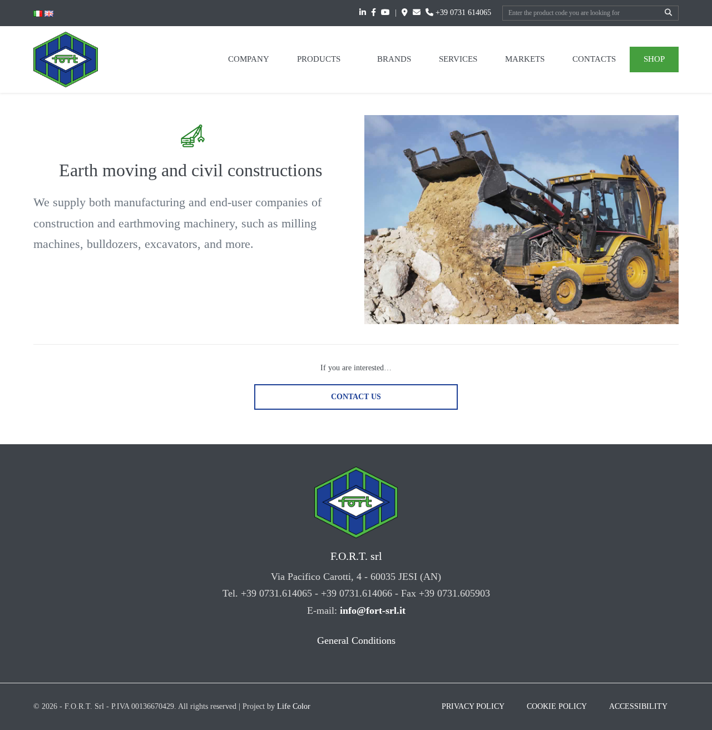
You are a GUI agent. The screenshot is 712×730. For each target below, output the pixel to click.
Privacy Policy (473, 706)
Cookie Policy (557, 706)
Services (458, 58)
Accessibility (638, 706)
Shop (654, 58)
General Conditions (356, 640)
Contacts (594, 58)
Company (248, 58)
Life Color (293, 706)
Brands (394, 58)
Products (320, 58)
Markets (525, 58)
